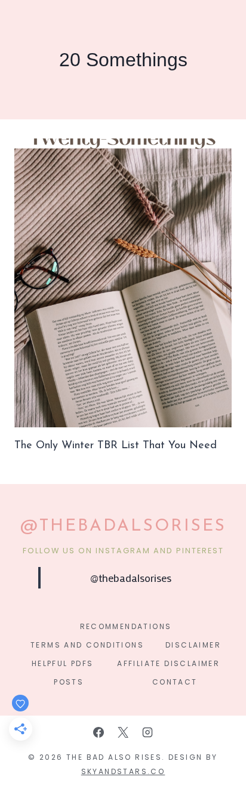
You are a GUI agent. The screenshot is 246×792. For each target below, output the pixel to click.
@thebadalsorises (130, 578)
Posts (69, 682)
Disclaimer (193, 645)
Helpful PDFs (63, 663)
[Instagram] (147, 732)
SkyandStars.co (123, 771)
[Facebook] (98, 732)
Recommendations (126, 626)
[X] (123, 732)
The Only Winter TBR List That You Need (115, 445)
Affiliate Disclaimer (168, 663)
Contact (175, 682)
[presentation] (123, 282)
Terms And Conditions (87, 645)
